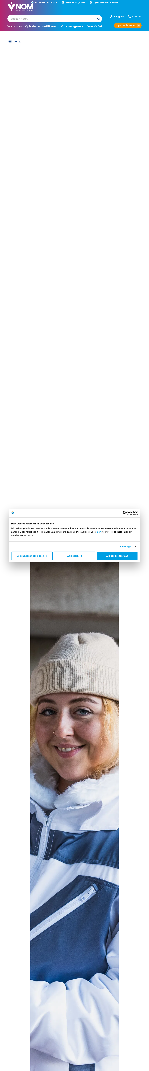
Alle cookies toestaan (117, 555)
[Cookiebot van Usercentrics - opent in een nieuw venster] (125, 513)
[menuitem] (54, 18)
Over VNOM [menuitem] (94, 26)
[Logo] (20, 8)
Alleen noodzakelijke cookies (32, 555)
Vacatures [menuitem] (14, 26)
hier (98, 531)
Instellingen (126, 546)
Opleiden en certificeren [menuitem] (41, 26)
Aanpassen (73, 555)
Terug (17, 41)
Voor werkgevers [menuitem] (72, 26)
